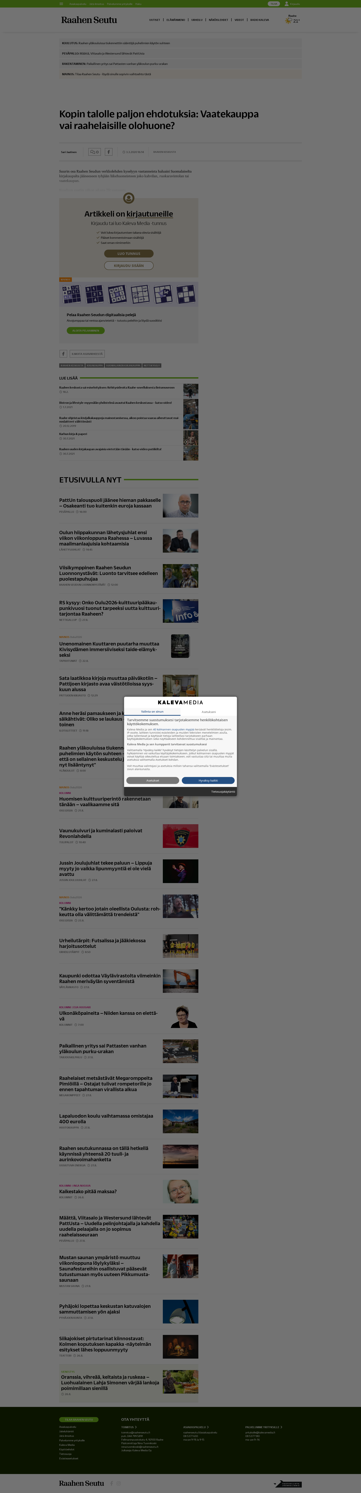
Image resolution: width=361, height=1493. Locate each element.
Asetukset (152, 780)
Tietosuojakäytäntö (223, 791)
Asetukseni (209, 712)
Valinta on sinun (152, 711)
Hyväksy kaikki (208, 780)
